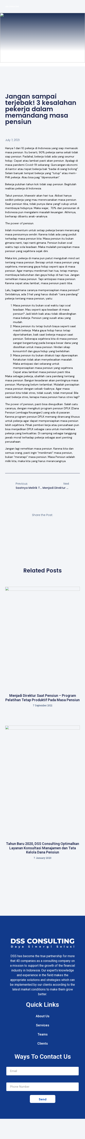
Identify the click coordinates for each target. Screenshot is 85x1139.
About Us (42, 1016)
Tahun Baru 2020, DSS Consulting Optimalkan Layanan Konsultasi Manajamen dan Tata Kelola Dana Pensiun (42, 848)
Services (42, 1025)
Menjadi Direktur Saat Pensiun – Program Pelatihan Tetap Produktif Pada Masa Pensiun (42, 697)
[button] (77, 7)
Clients (42, 1043)
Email (10, 1065)
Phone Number (17, 1080)
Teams (43, 1034)
